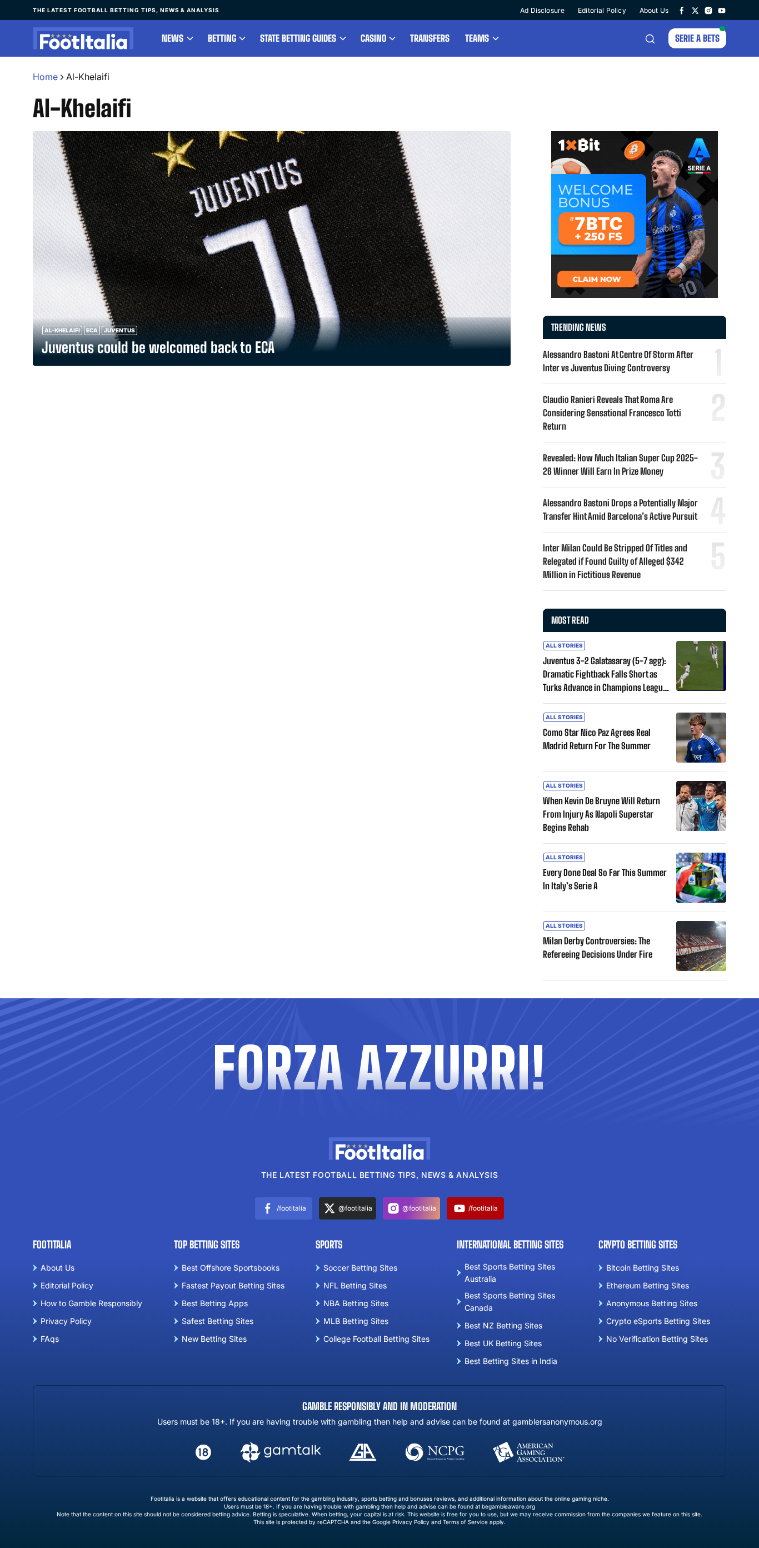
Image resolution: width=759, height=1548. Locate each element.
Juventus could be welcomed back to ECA (158, 347)
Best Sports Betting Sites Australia (510, 1272)
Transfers (430, 38)
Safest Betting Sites (217, 1321)
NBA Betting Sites (355, 1303)
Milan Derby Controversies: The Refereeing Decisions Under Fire (597, 947)
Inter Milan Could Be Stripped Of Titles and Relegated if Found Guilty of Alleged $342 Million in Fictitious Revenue (615, 561)
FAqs (50, 1338)
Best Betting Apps (215, 1303)
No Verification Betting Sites (657, 1338)
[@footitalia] (695, 10)
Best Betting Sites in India (511, 1361)
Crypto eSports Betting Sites (658, 1321)
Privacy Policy (66, 1321)
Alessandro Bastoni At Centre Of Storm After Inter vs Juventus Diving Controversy (618, 361)
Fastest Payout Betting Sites (233, 1285)
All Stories (564, 645)
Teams (477, 38)
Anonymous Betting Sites (651, 1303)
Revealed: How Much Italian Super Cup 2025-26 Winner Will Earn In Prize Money (620, 464)
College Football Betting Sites (376, 1338)
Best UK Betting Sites (503, 1343)
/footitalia (291, 1208)
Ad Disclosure (542, 10)
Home (45, 76)
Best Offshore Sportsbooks (230, 1267)
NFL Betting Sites (355, 1285)
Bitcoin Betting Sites (642, 1267)
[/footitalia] (681, 10)
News (172, 38)
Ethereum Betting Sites (647, 1285)
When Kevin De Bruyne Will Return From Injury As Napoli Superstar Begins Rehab (601, 814)
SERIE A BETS (697, 38)
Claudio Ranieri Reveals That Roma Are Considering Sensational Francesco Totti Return (612, 412)
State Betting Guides (298, 38)
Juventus (119, 330)
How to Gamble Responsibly (91, 1303)
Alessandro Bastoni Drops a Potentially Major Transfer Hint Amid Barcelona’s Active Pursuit (620, 509)
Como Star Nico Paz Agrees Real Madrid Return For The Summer (597, 739)
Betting (222, 38)
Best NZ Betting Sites (503, 1325)
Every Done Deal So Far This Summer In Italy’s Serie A (605, 879)
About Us (654, 10)
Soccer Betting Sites (360, 1267)
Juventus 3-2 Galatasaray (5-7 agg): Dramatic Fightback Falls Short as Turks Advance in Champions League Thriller (605, 674)
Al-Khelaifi (62, 330)
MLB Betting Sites (355, 1321)
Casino (373, 38)
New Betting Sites (214, 1338)
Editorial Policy (602, 10)
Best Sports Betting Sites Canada (510, 1301)
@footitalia (355, 1208)
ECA (92, 330)
